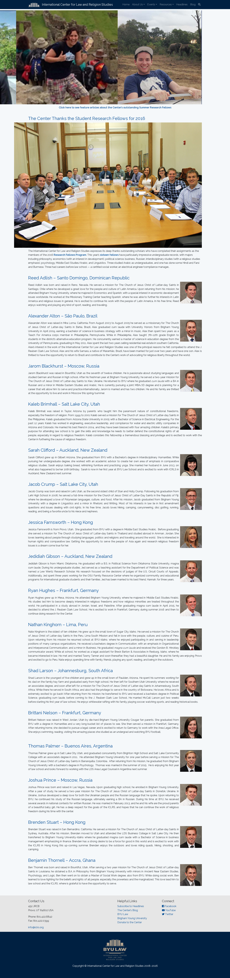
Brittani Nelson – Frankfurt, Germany (64, 712)
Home (126, 4)
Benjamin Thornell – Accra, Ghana (61, 860)
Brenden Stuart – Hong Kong (56, 822)
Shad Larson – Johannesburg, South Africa (70, 670)
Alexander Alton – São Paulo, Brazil (62, 316)
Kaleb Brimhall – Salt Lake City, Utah (64, 404)
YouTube (170, 910)
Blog (193, 4)
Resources (166, 4)
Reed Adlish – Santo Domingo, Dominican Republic (79, 277)
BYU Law (122, 914)
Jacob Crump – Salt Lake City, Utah (63, 484)
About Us (137, 4)
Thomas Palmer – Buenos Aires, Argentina (70, 746)
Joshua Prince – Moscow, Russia (60, 780)
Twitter (168, 914)
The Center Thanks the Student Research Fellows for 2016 (86, 118)
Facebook (170, 906)
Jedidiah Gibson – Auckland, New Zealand (70, 556)
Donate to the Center (129, 922)
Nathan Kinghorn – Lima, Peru (58, 624)
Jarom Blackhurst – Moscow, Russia (63, 366)
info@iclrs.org (36, 927)
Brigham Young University (132, 918)
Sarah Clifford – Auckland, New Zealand (67, 450)
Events (151, 4)
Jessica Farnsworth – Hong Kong (60, 522)
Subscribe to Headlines (130, 906)
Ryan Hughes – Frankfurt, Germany (63, 590)
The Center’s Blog (127, 910)
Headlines (182, 4)
